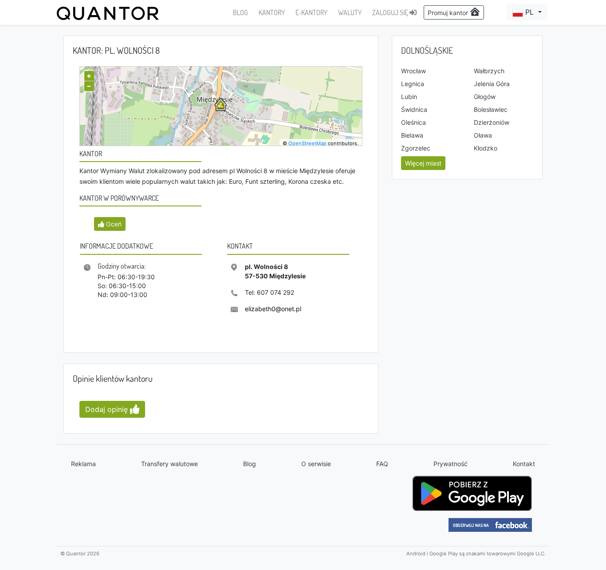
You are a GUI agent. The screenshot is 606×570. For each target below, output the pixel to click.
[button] (527, 12)
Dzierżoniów (491, 122)
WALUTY (350, 12)
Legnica (412, 83)
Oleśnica (413, 122)
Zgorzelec (415, 148)
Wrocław (413, 71)
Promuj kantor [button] (449, 12)
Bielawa (412, 135)
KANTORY (272, 12)
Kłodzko (485, 148)
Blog (249, 463)
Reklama (83, 463)
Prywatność (450, 463)
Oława (483, 135)
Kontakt (524, 463)
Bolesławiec (491, 109)
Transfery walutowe (169, 463)
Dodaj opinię (107, 409)
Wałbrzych (489, 71)
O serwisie (316, 463)
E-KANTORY (311, 12)
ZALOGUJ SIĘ (390, 12)
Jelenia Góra (492, 83)
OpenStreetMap (307, 143)
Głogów (485, 96)
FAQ (382, 463)
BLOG (240, 12)
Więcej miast (423, 163)
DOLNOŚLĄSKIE (427, 50)
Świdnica (414, 109)
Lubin (409, 96)
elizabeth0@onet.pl (273, 309)
